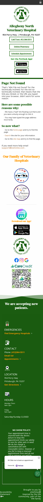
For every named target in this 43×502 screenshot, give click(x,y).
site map (16, 139)
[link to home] (21, 14)
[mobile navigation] (39, 3)
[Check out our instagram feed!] (21, 260)
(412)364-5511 (18, 352)
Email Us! (8, 355)
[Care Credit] (21, 266)
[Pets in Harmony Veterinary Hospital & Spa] (21, 192)
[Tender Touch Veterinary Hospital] (21, 175)
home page (17, 130)
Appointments (11, 359)
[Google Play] (21, 64)
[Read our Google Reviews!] (26, 260)
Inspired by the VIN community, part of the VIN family (29, 496)
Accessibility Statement (6, 493)
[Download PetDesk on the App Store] (21, 227)
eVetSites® (35, 492)
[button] (37, 473)
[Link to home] (21, 246)
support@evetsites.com (13, 147)
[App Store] (21, 71)
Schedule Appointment (21, 53)
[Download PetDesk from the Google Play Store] (21, 232)
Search (8, 135)
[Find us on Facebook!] (16, 260)
